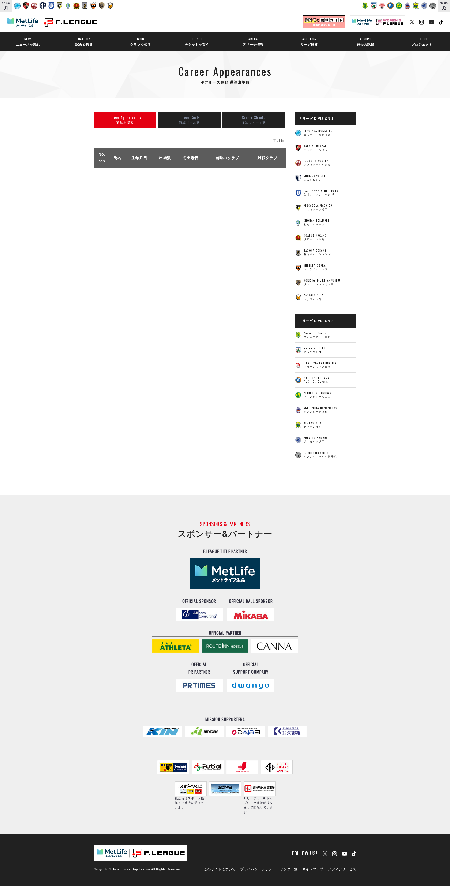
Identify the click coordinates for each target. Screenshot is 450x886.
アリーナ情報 (253, 41)
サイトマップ (312, 869)
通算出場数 (125, 120)
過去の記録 (365, 41)
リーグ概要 (309, 41)
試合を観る (84, 41)
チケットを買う (197, 41)
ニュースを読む (28, 41)
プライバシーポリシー (257, 869)
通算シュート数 (253, 120)
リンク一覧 (289, 869)
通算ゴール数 (189, 120)
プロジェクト (421, 41)
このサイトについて (220, 869)
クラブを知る (140, 41)
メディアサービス (342, 869)
